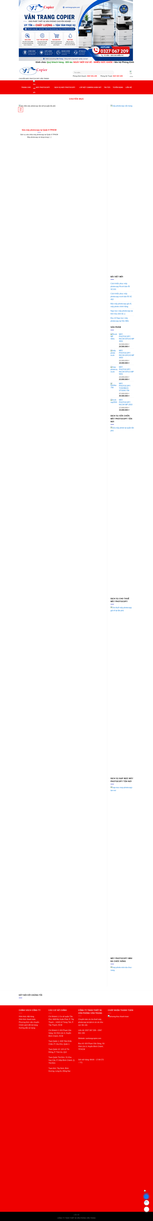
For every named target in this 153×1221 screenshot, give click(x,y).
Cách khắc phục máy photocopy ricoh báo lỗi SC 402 (121, 296)
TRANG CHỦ (26, 87)
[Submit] (112, 73)
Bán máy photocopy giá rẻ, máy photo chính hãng (121, 305)
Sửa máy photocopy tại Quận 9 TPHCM (39, 130)
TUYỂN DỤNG (118, 87)
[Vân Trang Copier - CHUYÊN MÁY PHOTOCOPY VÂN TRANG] (44, 71)
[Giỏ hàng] (131, 74)
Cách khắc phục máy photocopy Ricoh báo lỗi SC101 (120, 286)
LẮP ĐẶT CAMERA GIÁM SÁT (90, 87)
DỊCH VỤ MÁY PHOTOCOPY (64, 87)
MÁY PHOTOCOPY (43, 87)
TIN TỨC (107, 87)
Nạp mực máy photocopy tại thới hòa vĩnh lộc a (122, 312)
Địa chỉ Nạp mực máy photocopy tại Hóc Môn (120, 319)
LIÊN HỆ (129, 87)
